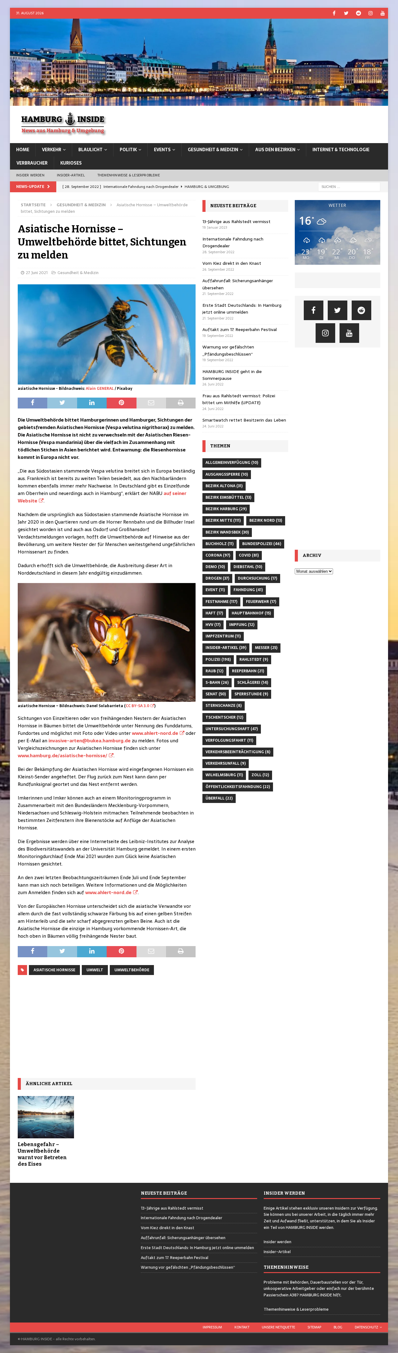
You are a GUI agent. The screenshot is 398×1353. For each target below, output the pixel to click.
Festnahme (221, 602)
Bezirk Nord (265, 520)
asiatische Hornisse (54, 970)
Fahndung (248, 590)
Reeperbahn (248, 671)
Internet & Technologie (340, 149)
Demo (215, 567)
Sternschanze (224, 705)
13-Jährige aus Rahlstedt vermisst (236, 221)
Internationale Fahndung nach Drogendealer (181, 1218)
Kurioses (71, 163)
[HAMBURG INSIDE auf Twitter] (346, 13)
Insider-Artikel (71, 175)
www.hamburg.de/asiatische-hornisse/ (62, 755)
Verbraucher (32, 163)
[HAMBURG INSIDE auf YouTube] (382, 13)
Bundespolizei (261, 544)
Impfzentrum (223, 636)
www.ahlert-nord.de (155, 733)
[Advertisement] (107, 1026)
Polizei (218, 659)
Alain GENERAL (100, 388)
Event (215, 590)
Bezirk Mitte (223, 520)
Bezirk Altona (224, 486)
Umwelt (94, 970)
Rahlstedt (253, 659)
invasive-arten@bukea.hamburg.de (90, 740)
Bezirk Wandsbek (227, 532)
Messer (266, 648)
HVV (213, 625)
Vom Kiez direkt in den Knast (231, 263)
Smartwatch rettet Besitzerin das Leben (244, 420)
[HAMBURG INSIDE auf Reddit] (358, 13)
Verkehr (51, 149)
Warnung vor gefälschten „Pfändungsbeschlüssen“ (228, 350)
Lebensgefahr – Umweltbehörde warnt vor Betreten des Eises (42, 1154)
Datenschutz (366, 1327)
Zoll (260, 775)
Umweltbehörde (131, 970)
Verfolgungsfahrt (229, 740)
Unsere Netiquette (278, 1327)
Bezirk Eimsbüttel (228, 497)
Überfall (219, 798)
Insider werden (30, 175)
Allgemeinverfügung (232, 463)
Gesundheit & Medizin (213, 149)
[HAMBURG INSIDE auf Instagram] (370, 13)
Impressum (212, 1327)
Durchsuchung (257, 578)
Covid (249, 555)
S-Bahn (217, 682)
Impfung (241, 625)
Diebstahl (248, 567)
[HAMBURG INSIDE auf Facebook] (334, 13)
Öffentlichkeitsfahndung (238, 787)
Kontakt (241, 1327)
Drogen (217, 578)
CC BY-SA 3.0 (137, 706)
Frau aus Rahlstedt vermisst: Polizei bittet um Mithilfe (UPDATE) (238, 399)
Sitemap (314, 1327)
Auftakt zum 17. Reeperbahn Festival (239, 329)
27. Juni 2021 (37, 272)
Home (22, 149)
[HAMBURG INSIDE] (199, 102)
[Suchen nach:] (349, 186)
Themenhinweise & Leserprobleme (128, 175)
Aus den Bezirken (275, 149)
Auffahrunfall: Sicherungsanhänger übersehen (183, 1237)
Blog (338, 1327)
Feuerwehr (261, 602)
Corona (218, 555)
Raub (214, 671)
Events (162, 149)
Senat (216, 694)
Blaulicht (90, 149)
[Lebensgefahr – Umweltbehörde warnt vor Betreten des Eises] (46, 1117)
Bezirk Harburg (226, 509)
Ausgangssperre (227, 474)
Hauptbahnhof (251, 613)
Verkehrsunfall (226, 763)
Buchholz (220, 544)
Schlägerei (252, 682)
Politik (128, 149)
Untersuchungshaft (232, 729)
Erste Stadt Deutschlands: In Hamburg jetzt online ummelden (241, 308)
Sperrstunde (251, 694)
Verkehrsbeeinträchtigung (238, 752)
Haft (214, 613)
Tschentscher (224, 717)
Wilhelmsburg (224, 775)
